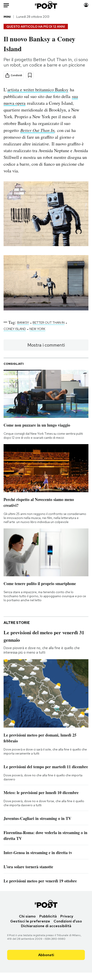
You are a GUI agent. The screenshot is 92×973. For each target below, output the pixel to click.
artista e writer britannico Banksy (37, 90)
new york (37, 329)
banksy (23, 323)
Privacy (66, 916)
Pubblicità (48, 916)
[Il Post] (46, 5)
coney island (15, 329)
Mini (7, 17)
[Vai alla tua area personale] (86, 5)
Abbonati (46, 955)
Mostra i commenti (46, 345)
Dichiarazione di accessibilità (46, 926)
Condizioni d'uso (68, 921)
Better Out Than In (37, 130)
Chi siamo (27, 916)
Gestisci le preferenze (30, 921)
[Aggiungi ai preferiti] (29, 75)
